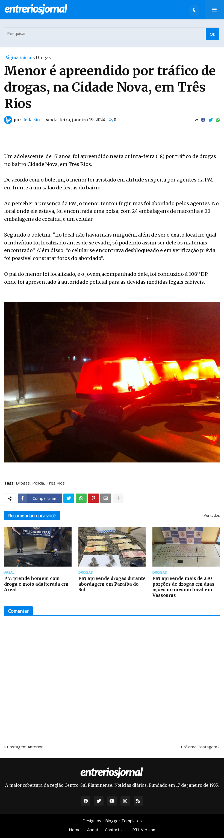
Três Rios (55, 483)
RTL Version (143, 829)
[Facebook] (203, 120)
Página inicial (18, 58)
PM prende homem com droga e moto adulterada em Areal (36, 584)
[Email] (105, 498)
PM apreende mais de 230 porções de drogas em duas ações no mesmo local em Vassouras (183, 587)
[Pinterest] (93, 498)
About (92, 829)
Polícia (38, 483)
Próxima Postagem (199, 746)
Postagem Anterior (25, 746)
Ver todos (212, 515)
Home (75, 829)
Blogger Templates (123, 820)
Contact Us (115, 829)
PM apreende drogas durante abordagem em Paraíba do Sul (112, 584)
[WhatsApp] (218, 120)
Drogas (43, 58)
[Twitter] (210, 120)
